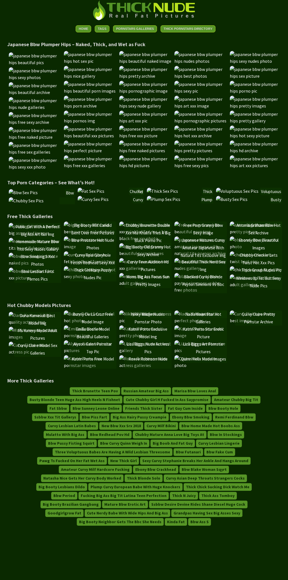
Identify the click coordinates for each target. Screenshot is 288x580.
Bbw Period (64, 495)
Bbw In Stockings (226, 434)
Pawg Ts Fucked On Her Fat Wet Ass (72, 460)
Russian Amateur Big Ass (146, 390)
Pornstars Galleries (135, 28)
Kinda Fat (176, 521)
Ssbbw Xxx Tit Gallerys (55, 417)
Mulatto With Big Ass (65, 434)
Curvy (138, 199)
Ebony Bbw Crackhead (155, 469)
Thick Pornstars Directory (188, 28)
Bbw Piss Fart (94, 417)
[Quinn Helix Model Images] (200, 365)
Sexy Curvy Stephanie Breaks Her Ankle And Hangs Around (195, 460)
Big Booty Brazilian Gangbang (71, 504)
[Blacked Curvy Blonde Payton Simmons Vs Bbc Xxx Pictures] (200, 290)
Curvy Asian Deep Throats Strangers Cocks (205, 478)
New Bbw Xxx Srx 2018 (121, 425)
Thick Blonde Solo (143, 478)
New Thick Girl (123, 460)
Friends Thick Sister (143, 408)
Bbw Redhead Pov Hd (109, 434)
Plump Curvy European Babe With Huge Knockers (135, 486)
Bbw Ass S (199, 521)
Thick (207, 191)
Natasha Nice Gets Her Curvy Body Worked (82, 478)
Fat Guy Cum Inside (185, 408)
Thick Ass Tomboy (218, 495)
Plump (206, 199)
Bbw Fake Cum (219, 451)
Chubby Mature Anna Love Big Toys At (169, 434)
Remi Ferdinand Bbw (234, 417)
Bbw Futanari (188, 451)
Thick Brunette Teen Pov (95, 390)
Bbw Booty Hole (223, 408)
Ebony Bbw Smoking (191, 417)
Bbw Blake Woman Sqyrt (204, 469)
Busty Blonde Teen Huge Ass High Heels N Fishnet (75, 399)
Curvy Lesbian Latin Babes (72, 425)
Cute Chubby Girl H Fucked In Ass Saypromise (167, 399)
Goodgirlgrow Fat (64, 513)
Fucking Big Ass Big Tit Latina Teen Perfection (123, 495)
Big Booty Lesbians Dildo (62, 486)
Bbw (70, 193)
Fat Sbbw (58, 408)
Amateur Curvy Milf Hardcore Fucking (95, 469)
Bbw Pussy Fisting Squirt (71, 443)
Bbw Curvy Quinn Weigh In (123, 443)
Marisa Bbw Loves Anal (195, 390)
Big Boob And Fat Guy (173, 443)
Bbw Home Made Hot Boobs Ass (210, 425)
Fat (140, 191)
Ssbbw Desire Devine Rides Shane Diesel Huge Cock (198, 504)
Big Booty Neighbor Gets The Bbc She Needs (120, 521)
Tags (102, 28)
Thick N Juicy (184, 495)
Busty (276, 199)
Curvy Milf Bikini (161, 425)
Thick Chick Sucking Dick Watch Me (217, 486)
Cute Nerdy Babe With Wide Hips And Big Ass (127, 513)
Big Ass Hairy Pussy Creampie (139, 417)
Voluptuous (271, 191)
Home (83, 28)
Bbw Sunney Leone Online (96, 408)
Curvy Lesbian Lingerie (219, 443)
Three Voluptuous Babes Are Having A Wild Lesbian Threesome (112, 451)
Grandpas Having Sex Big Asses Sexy (207, 513)
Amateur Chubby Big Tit (236, 399)
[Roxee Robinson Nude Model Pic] (145, 365)
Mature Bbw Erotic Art (125, 504)
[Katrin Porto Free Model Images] (90, 365)
